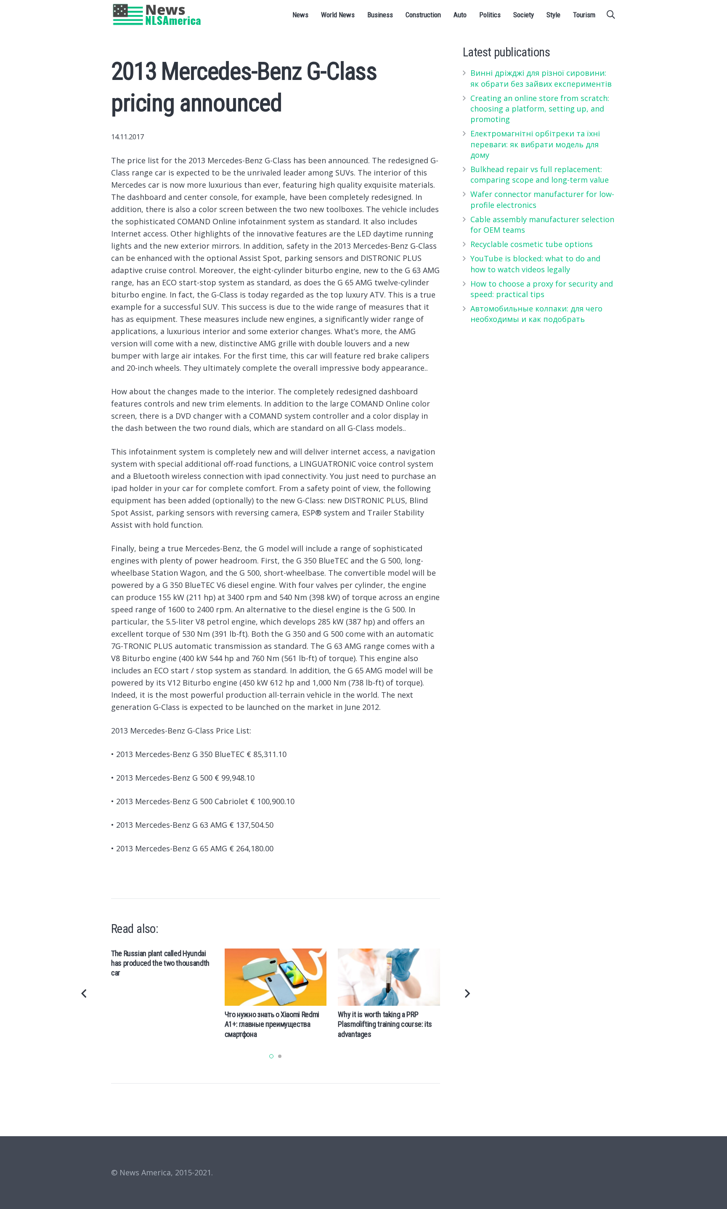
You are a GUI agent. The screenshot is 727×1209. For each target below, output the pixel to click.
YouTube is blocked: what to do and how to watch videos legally (535, 263)
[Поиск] (611, 14)
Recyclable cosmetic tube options (531, 244)
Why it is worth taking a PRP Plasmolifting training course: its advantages (385, 1024)
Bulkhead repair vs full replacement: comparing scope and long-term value (539, 174)
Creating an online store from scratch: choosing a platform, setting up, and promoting (539, 108)
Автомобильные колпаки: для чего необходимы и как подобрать (536, 313)
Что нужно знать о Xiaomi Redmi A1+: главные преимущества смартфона (272, 1024)
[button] (271, 1056)
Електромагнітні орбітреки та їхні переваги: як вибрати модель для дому (535, 143)
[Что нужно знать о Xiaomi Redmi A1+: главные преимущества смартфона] (276, 977)
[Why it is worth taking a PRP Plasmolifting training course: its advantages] (389, 977)
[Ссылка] (157, 14)
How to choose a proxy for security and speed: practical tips (541, 289)
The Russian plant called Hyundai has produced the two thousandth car (160, 963)
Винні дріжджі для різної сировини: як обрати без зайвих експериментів (541, 78)
